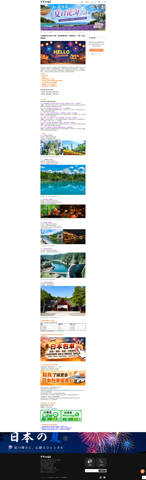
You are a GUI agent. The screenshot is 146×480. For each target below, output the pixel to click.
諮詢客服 (96, 50)
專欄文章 (87, 2)
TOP (142, 471)
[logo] (45, 1)
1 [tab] (73, 29)
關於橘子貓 (51, 477)
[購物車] (99, 2)
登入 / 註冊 (104, 2)
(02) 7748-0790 (47, 470)
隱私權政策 (64, 477)
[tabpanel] (73, 17)
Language (94, 2)
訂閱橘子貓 (102, 470)
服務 (82, 2)
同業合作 (57, 477)
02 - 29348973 (56, 470)
